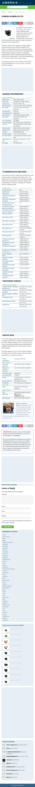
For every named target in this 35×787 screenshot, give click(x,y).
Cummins (5, 553)
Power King (6, 597)
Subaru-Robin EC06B (15, 640)
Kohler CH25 (14, 777)
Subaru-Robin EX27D (15, 680)
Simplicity (5, 601)
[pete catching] (4, 771)
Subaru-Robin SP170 (15, 674)
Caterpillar (5, 544)
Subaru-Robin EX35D (15, 657)
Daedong (5, 557)
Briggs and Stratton (8, 542)
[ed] (4, 749)
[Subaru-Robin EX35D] (6, 658)
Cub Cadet (5, 552)
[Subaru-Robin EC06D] (6, 647)
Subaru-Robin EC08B (15, 628)
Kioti (4, 578)
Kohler (4, 582)
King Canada (6, 580)
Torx (4, 610)
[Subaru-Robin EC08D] (6, 636)
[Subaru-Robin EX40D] (6, 653)
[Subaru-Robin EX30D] (6, 664)
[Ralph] (4, 774)
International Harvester (9, 569)
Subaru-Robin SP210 (15, 668)
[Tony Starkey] (4, 745)
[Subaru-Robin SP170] (6, 676)
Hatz (4, 563)
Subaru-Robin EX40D (15, 651)
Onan (4, 593)
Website (4, 516)
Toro (4, 608)
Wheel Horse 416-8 (22, 745)
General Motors (7, 559)
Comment (4, 494)
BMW (4, 538)
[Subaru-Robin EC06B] (6, 641)
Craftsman (5, 555)
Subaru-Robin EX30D (15, 663)
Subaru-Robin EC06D (15, 645)
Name (3, 506)
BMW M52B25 (15, 760)
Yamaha (5, 618)
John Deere (6, 572)
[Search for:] (17, 7)
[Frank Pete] (4, 767)
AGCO (4, 534)
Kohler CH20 (14, 763)
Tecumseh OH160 (20, 766)
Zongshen (5, 620)
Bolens (4, 540)
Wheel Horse (6, 616)
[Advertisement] (17, 79)
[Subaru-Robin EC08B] (6, 630)
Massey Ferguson (7, 586)
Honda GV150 (13, 748)
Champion (5, 546)
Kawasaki (5, 576)
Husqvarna (5, 567)
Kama (4, 574)
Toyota (4, 614)
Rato (4, 599)
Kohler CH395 (21, 770)
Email (3, 511)
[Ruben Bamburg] (4, 757)
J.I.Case (5, 570)
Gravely (5, 561)
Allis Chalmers (6, 536)
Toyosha (5, 612)
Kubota (4, 584)
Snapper (5, 603)
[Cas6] (4, 760)
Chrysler (5, 550)
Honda (4, 565)
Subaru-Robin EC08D (15, 634)
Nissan (4, 591)
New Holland (6, 587)
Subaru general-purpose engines (13, 625)
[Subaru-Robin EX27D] (6, 681)
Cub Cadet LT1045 (23, 756)
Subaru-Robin (6, 605)
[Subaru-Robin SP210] (6, 670)
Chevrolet (5, 548)
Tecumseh (5, 606)
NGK (4, 589)
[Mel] (4, 778)
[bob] (4, 764)
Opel (4, 595)
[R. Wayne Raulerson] (4, 752)
